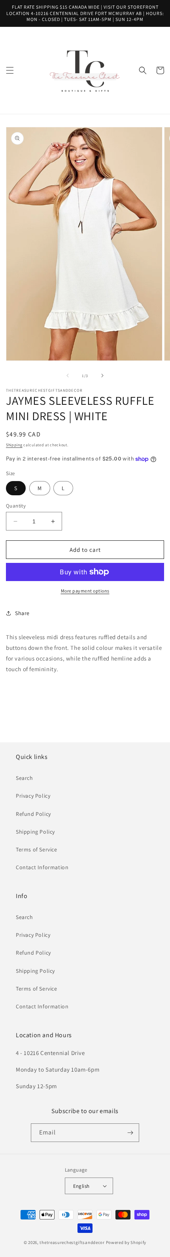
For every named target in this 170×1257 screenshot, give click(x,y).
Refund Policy (33, 813)
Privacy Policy (33, 795)
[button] (10, 70)
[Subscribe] (130, 1132)
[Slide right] (102, 375)
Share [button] (22, 613)
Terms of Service (36, 849)
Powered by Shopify (126, 1242)
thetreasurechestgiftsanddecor (72, 1242)
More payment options (85, 591)
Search (24, 777)
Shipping (14, 444)
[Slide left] (67, 375)
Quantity (16, 505)
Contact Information (42, 867)
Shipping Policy (35, 831)
